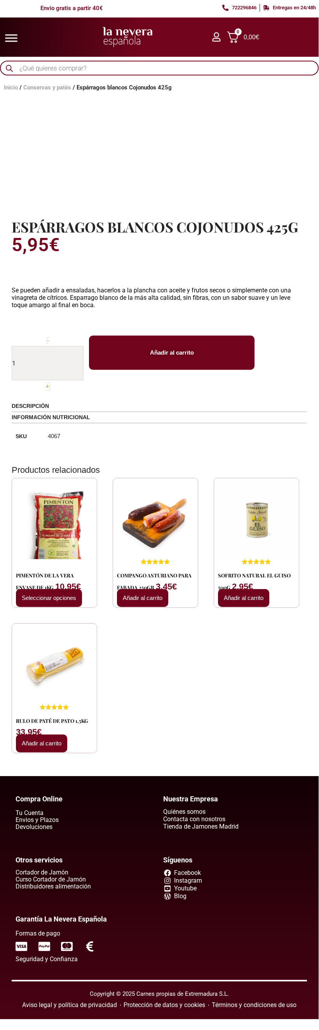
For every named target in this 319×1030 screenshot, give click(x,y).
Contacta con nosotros (194, 819)
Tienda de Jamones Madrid (201, 826)
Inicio (11, 87)
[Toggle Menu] (11, 38)
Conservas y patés (47, 87)
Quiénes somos (184, 811)
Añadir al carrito (172, 353)
